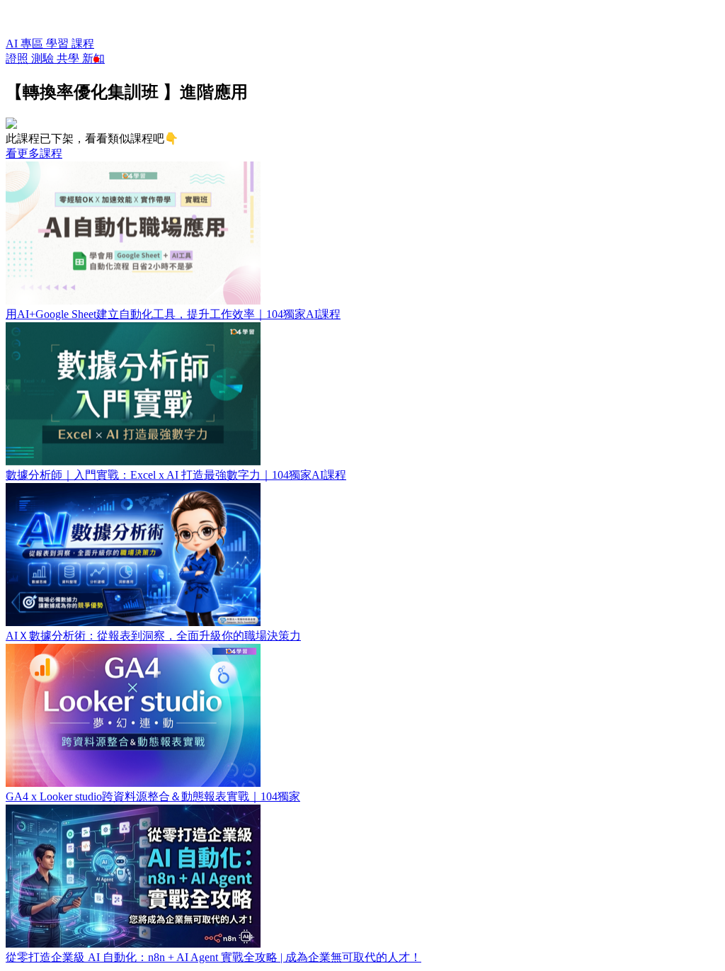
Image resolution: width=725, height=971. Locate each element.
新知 (93, 58)
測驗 (44, 58)
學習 (59, 44)
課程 (83, 44)
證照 (18, 58)
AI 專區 (26, 44)
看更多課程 (34, 153)
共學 (69, 58)
